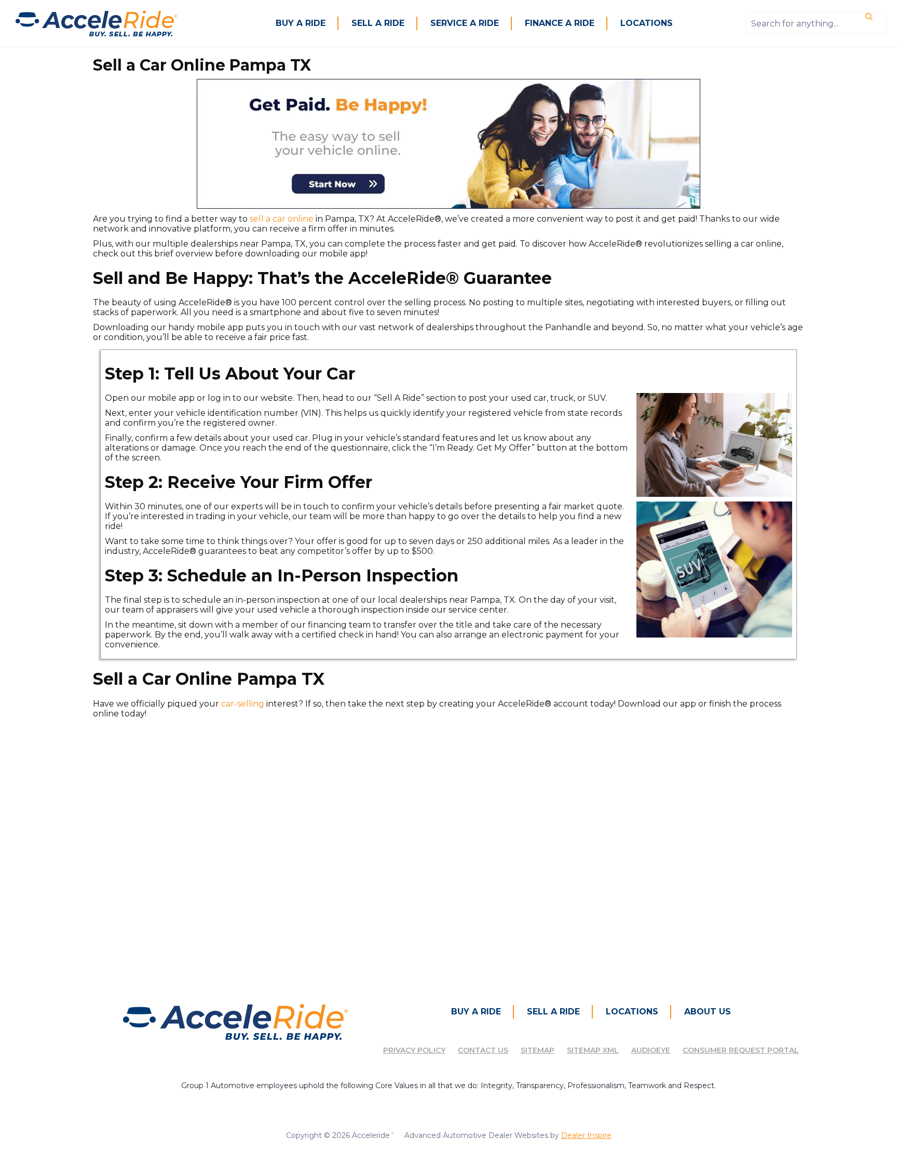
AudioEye (650, 1050)
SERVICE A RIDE (464, 23)
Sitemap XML (593, 1050)
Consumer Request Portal (741, 1050)
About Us (707, 1011)
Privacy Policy (414, 1050)
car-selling (242, 704)
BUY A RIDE (300, 23)
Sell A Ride (553, 1011)
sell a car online (282, 219)
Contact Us (483, 1050)
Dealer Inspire (586, 1135)
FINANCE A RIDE (559, 23)
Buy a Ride (476, 1011)
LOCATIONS (646, 23)
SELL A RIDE (377, 23)
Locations (632, 1011)
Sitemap (537, 1050)
